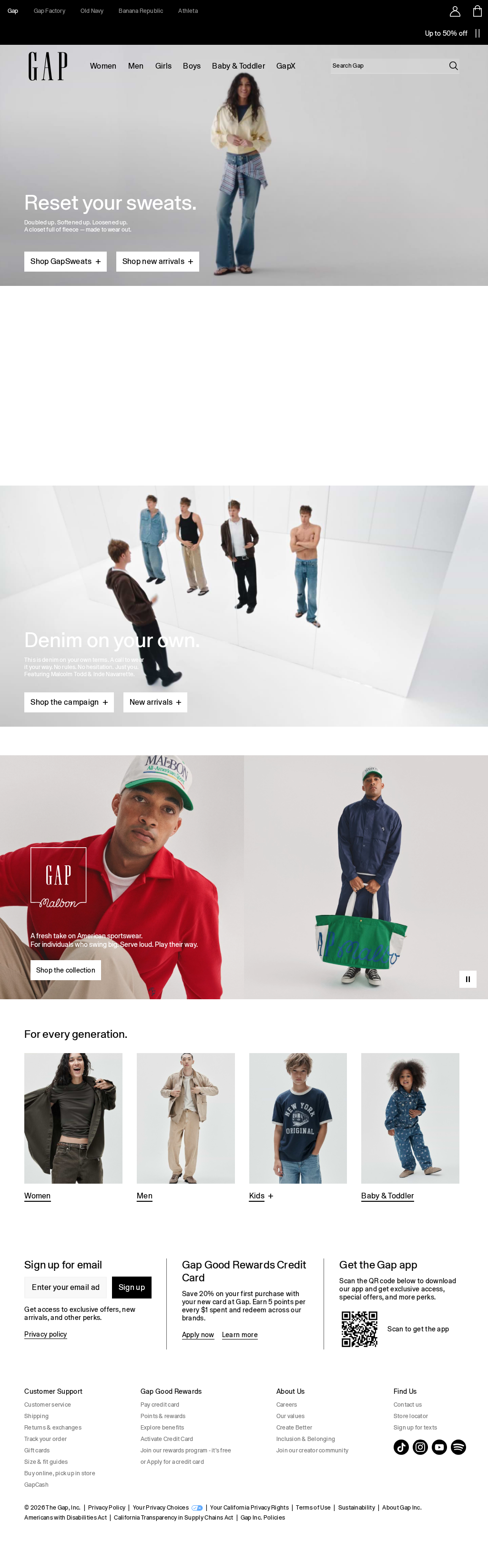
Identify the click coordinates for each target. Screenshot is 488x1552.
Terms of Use (313, 1507)
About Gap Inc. (401, 1507)
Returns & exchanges (52, 1427)
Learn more (240, 1335)
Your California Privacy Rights (249, 1507)
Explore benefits (162, 1427)
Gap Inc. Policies (263, 1517)
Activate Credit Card (167, 1439)
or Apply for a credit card (172, 1462)
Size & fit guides (46, 1462)
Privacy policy (45, 1334)
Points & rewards (163, 1416)
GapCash (36, 1484)
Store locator (411, 1416)
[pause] (477, 33)
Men (136, 66)
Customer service (47, 1404)
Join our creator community (312, 1450)
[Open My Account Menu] (455, 11)
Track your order (45, 1439)
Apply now (198, 1335)
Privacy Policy (106, 1507)
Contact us (408, 1404)
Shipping (36, 1416)
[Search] (453, 65)
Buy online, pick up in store (59, 1473)
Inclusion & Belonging (305, 1439)
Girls (163, 66)
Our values (290, 1416)
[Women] (73, 1128)
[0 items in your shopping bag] (477, 11)
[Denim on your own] (244, 583)
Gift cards (37, 1450)
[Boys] (298, 1128)
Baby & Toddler (238, 66)
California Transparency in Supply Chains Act (173, 1517)
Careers (286, 1404)
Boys (192, 66)
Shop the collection (65, 970)
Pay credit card (160, 1404)
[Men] (186, 1128)
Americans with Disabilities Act (65, 1517)
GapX (285, 66)
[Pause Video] (468, 979)
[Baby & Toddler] (410, 1128)
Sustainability (356, 1507)
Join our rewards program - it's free (186, 1450)
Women (103, 66)
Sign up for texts (415, 1427)
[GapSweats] (244, 161)
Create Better (294, 1427)
